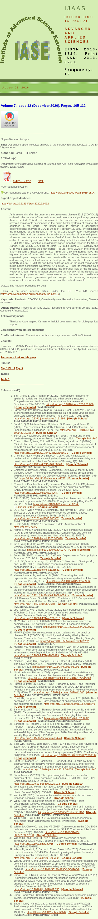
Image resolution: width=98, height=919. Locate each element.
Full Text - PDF (22, 181)
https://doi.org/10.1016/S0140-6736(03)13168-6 (68, 755)
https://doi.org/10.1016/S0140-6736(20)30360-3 (41, 452)
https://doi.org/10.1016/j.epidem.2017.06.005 (47, 769)
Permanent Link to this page (18, 357)
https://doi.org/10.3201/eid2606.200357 (36, 518)
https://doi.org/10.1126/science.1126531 (36, 569)
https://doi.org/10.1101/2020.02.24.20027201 (68, 626)
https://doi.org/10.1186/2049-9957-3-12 (68, 581)
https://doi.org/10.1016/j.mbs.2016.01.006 (69, 404)
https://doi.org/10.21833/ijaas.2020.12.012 (25, 203)
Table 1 (5, 379)
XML (41, 181)
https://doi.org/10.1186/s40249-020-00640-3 (39, 464)
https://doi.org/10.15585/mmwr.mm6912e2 (64, 641)
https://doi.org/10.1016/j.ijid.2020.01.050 (36, 889)
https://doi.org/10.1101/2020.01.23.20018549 (69, 703)
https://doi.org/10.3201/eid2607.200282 (66, 718)
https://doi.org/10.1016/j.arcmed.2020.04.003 (58, 692)
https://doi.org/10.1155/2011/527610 (34, 604)
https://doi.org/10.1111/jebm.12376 (46, 912)
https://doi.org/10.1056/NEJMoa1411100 (61, 812)
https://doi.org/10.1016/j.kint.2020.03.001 (55, 666)
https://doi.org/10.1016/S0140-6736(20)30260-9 (52, 869)
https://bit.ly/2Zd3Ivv (25, 526)
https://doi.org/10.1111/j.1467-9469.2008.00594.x (41, 595)
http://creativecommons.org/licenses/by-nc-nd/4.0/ (30, 293)
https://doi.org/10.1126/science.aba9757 (42, 478)
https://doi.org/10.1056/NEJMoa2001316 (37, 618)
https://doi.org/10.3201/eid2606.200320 (36, 857)
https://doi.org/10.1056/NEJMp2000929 (36, 655)
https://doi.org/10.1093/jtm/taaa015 (34, 843)
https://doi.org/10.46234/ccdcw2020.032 (37, 783)
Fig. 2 (11, 368)
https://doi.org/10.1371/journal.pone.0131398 (39, 418)
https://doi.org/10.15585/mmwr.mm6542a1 (38, 738)
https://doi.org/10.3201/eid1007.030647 (36, 492)
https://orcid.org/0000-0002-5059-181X (72, 192)
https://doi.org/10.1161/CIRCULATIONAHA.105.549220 (59, 678)
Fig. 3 (19, 368)
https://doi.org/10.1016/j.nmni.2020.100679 (38, 538)
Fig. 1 (4, 368)
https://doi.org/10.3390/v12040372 (46, 549)
